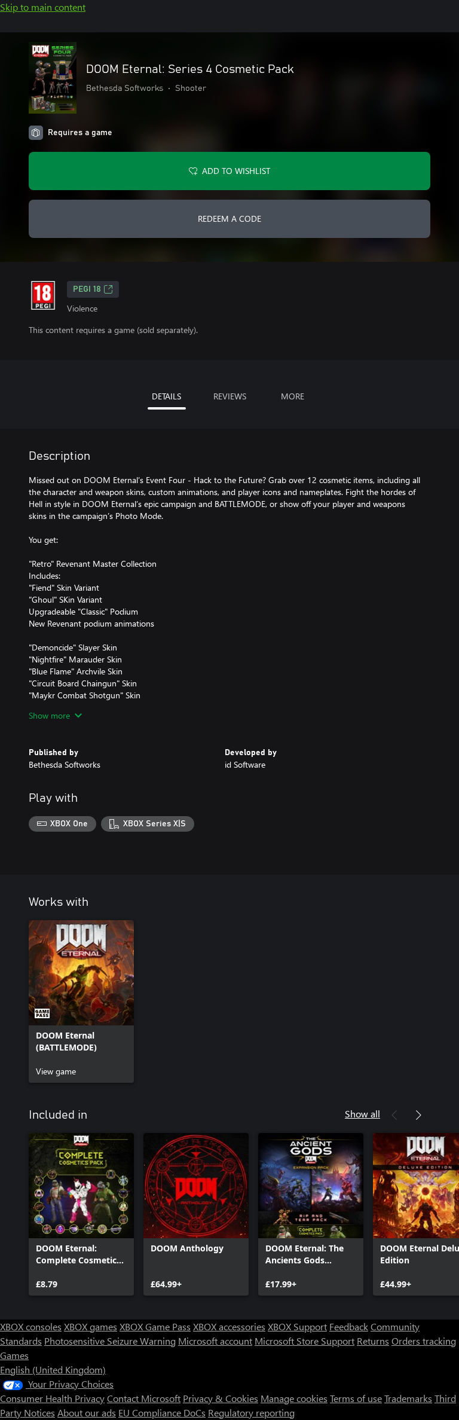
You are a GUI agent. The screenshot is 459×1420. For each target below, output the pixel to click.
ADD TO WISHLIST (236, 170)
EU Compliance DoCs (162, 1412)
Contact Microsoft (143, 1398)
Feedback (348, 1326)
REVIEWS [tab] (229, 396)
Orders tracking (423, 1341)
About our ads (86, 1412)
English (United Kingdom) (53, 1369)
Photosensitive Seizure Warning (110, 1341)
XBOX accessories (229, 1326)
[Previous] (394, 1115)
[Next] (418, 1115)
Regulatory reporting (251, 1412)
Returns (373, 1341)
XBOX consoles (31, 1326)
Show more (49, 715)
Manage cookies (294, 1398)
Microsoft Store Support (304, 1341)
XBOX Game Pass (155, 1326)
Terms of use (356, 1398)
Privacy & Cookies (220, 1398)
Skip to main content (42, 7)
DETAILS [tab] (166, 396)
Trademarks (408, 1398)
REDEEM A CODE (229, 218)
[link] (81, 1001)
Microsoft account (215, 1341)
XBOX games (90, 1326)
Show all (362, 1113)
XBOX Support (297, 1326)
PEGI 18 (87, 289)
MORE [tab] (292, 396)
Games (14, 1355)
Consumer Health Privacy (52, 1398)
